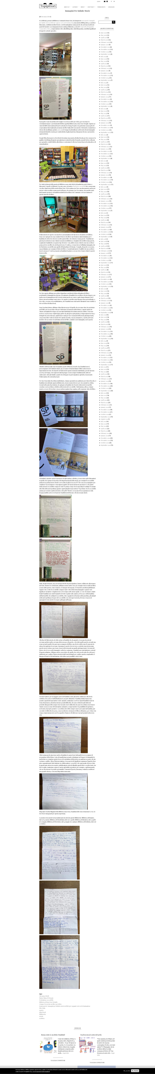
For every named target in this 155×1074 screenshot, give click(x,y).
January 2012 (104, 407)
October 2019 (105, 208)
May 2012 (103, 398)
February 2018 (105, 251)
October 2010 (105, 443)
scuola (41, 1016)
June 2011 (103, 424)
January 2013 (104, 381)
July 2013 (103, 367)
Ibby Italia (42, 1008)
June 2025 (103, 59)
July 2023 (103, 109)
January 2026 (105, 44)
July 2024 (103, 82)
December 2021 (105, 151)
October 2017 (104, 260)
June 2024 (104, 85)
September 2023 (105, 106)
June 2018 (103, 241)
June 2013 (103, 369)
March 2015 (104, 324)
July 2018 (103, 239)
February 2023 (105, 120)
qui (58, 130)
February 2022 (105, 146)
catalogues (111, 7)
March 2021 (104, 170)
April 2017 (104, 270)
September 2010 (105, 445)
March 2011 (104, 431)
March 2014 (104, 350)
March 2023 (104, 118)
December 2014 (105, 331)
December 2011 (105, 409)
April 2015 (104, 322)
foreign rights (101, 7)
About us (66, 7)
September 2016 (105, 286)
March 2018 (104, 248)
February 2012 (105, 405)
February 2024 (105, 94)
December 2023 (105, 99)
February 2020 (105, 199)
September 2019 (105, 210)
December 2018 (105, 229)
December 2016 (105, 279)
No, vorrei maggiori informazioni (40, 1071)
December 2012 (105, 383)
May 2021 (103, 165)
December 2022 (105, 125)
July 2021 (103, 161)
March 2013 (104, 376)
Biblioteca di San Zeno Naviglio (48, 1002)
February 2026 (105, 42)
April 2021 (104, 168)
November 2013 (105, 360)
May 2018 (103, 244)
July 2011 (103, 421)
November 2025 (105, 49)
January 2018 (104, 253)
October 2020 (105, 182)
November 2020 (105, 180)
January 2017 (104, 277)
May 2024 (103, 87)
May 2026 (103, 35)
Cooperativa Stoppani (86, 27)
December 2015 (105, 305)
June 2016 (103, 291)
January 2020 (105, 201)
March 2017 (104, 272)
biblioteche (42, 1014)
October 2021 (105, 156)
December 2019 (105, 203)
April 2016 (104, 296)
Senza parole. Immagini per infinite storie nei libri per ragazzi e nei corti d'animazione (64, 1006)
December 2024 (105, 73)
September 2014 (105, 338)
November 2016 (105, 282)
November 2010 (105, 440)
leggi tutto (66, 1053)
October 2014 (105, 336)
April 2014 (104, 348)
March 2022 (104, 144)
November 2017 (105, 258)
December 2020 (105, 177)
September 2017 (105, 263)
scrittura (41, 1018)
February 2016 (105, 300)
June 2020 (104, 189)
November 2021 (105, 153)
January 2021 (104, 175)
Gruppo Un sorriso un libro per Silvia (50, 1004)
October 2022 (105, 130)
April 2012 (104, 400)
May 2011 (103, 426)
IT (111, 1)
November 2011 (105, 412)
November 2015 (105, 308)
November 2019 (105, 206)
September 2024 (106, 80)
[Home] (47, 5)
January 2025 (104, 71)
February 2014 (105, 353)
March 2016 (104, 298)
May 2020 (104, 191)
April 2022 (104, 142)
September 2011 (105, 417)
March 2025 (104, 66)
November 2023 (105, 101)
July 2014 (103, 341)
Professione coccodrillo (46, 1000)
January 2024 (105, 97)
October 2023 (105, 104)
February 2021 (105, 172)
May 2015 (103, 319)
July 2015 (103, 315)
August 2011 (104, 419)
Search (114, 22)
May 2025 (103, 61)
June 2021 (103, 163)
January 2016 (104, 303)
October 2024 (105, 78)
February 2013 (105, 379)
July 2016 (103, 289)
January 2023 (104, 123)
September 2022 (105, 132)
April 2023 (104, 116)
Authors (75, 7)
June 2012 (103, 395)
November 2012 (105, 386)
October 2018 (105, 234)
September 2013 (105, 364)
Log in (98, 1)
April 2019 (104, 220)
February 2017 (105, 274)
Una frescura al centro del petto (91, 1035)
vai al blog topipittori (58, 1060)
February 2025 (105, 68)
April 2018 (104, 246)
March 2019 (104, 222)
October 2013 (105, 362)
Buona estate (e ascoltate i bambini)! (53, 1035)
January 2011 (104, 436)
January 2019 (104, 227)
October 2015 (105, 310)
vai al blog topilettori (97, 1062)
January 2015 (104, 329)
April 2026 (104, 37)
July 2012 (103, 393)
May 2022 (103, 139)
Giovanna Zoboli (46, 16)
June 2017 (103, 265)
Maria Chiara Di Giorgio (46, 998)
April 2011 (104, 428)
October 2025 (105, 52)
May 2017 (103, 267)
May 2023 (103, 113)
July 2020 (103, 187)
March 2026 (104, 40)
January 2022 (104, 149)
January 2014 (104, 355)
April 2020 (104, 194)
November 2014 (105, 334)
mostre (41, 1010)
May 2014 (103, 345)
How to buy (91, 7)
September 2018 (105, 236)
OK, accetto (126, 1071)
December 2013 (105, 357)
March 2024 (104, 92)
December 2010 (105, 438)
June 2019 (103, 215)
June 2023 (103, 111)
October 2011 (104, 414)
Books (82, 7)
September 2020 (106, 184)
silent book (42, 1012)
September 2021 (105, 158)
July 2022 (103, 135)
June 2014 (103, 343)
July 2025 (103, 56)
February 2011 (105, 433)
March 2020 (104, 196)
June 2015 (103, 317)
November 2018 (105, 232)
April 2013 (104, 374)
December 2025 (105, 47)
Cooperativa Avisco (44, 29)
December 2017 (105, 255)
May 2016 (103, 293)
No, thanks (135, 1070)
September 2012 (105, 391)
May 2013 (103, 372)
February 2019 (105, 225)
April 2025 (104, 63)
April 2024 (104, 90)
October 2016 (105, 284)
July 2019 (103, 213)
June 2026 (104, 33)
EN (114, 1)
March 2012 (104, 402)
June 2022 (104, 137)
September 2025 (105, 54)
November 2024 (105, 75)
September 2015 (105, 312)
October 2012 (105, 388)
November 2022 (105, 127)
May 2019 (103, 217)
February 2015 (105, 326)
